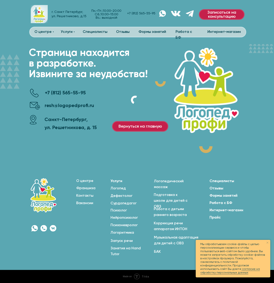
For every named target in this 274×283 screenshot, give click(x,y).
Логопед (118, 188)
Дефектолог (122, 196)
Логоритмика (122, 233)
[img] (53, 228)
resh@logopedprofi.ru (69, 105)
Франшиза (85, 188)
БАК (157, 252)
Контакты (84, 196)
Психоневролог (124, 225)
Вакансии (84, 203)
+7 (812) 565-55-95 (65, 93)
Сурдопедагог (124, 203)
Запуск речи (122, 241)
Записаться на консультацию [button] (221, 14)
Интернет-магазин (224, 32)
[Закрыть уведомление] (267, 243)
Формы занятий (152, 32)
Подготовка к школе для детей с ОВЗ (171, 200)
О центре (43, 32)
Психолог (119, 210)
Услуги (67, 32)
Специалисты (95, 32)
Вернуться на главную (140, 126)
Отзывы (123, 32)
